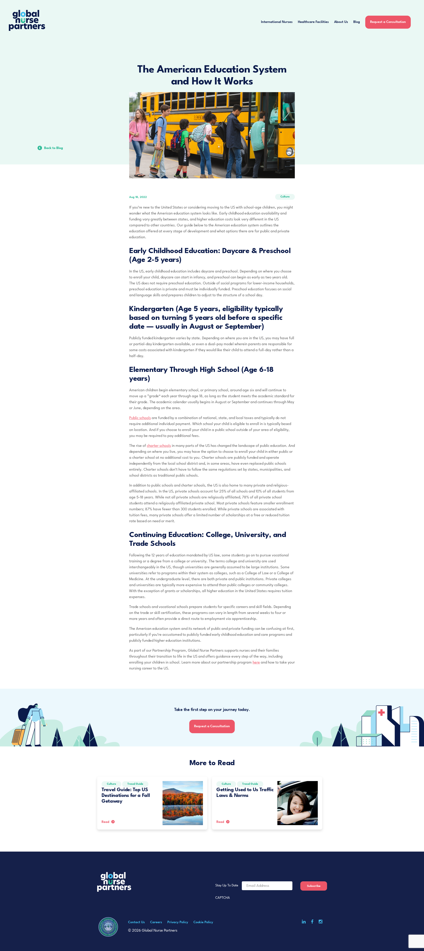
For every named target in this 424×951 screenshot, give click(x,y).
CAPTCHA (222, 898)
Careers (156, 922)
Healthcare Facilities (313, 22)
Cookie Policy (203, 922)
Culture (285, 197)
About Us (341, 22)
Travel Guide (135, 784)
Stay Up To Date (226, 885)
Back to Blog (53, 148)
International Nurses (277, 22)
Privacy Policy (177, 922)
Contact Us (136, 922)
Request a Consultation (388, 22)
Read (105, 822)
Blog (356, 22)
